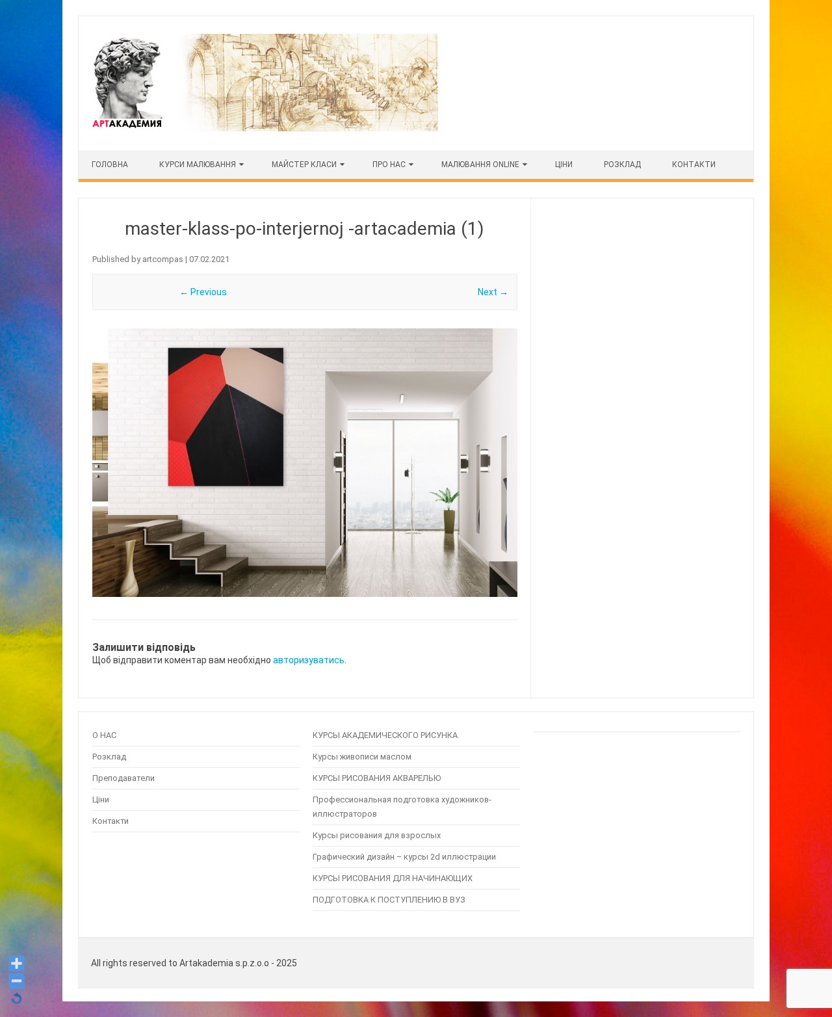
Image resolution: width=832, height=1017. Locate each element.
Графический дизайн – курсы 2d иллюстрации (404, 857)
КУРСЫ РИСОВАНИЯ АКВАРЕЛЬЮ (377, 778)
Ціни (100, 799)
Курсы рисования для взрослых (377, 835)
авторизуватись (308, 660)
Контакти (694, 164)
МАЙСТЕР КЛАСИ (304, 164)
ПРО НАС (389, 164)
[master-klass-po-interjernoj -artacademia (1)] (304, 462)
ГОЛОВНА (110, 164)
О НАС (104, 735)
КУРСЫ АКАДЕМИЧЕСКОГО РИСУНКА (385, 735)
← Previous (203, 292)
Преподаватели (123, 778)
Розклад (622, 164)
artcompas (162, 259)
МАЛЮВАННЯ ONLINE (480, 164)
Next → (493, 292)
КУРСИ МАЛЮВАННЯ (197, 164)
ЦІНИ (564, 164)
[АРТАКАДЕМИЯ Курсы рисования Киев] (264, 128)
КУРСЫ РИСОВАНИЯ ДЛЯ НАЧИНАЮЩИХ (393, 878)
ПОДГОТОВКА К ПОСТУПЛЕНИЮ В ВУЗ (389, 900)
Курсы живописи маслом (362, 756)
